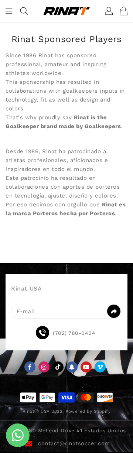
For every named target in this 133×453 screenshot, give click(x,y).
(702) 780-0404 (74, 333)
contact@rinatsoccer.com (74, 443)
